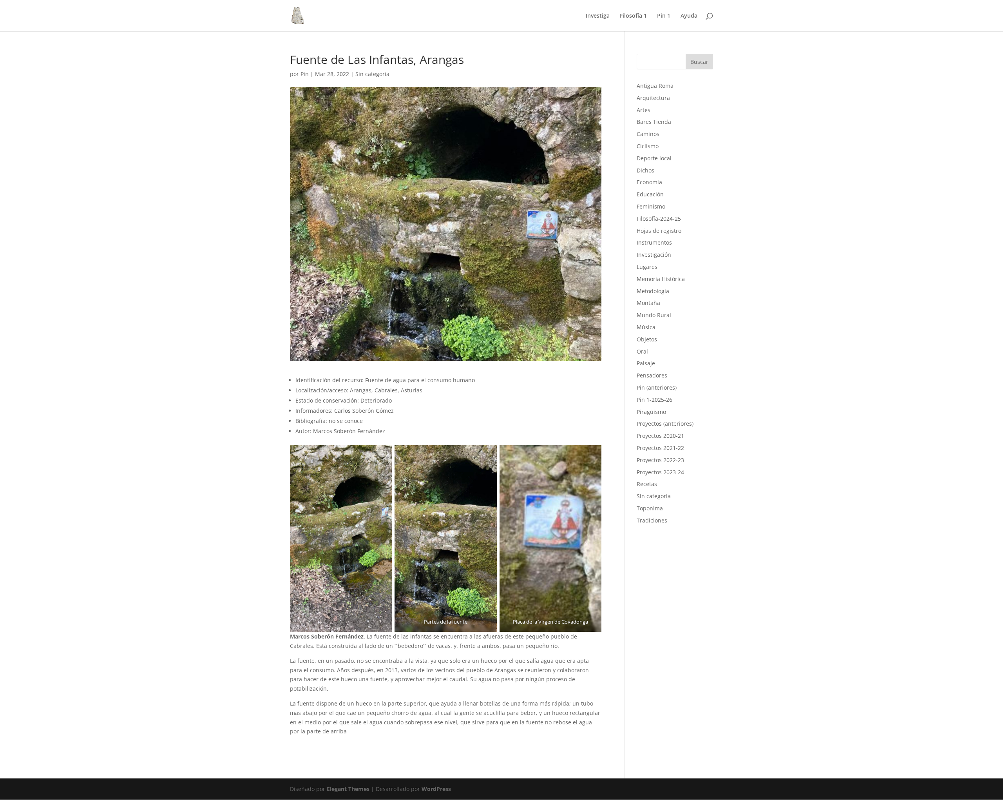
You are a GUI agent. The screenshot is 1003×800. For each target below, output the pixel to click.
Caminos (648, 134)
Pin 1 (663, 16)
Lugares (647, 266)
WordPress (436, 789)
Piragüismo (651, 411)
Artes (643, 110)
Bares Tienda (654, 121)
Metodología (653, 291)
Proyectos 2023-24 (660, 472)
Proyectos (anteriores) (665, 423)
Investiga (598, 16)
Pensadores (652, 375)
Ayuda (689, 16)
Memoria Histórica (661, 279)
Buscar (699, 61)
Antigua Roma (655, 85)
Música (646, 327)
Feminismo (651, 206)
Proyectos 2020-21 (660, 435)
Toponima (650, 508)
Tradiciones (652, 520)
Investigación (654, 254)
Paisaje (646, 363)
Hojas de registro (659, 230)
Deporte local (654, 158)
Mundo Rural (654, 315)
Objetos (647, 339)
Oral (642, 351)
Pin (305, 74)
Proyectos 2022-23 (660, 460)
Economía (649, 182)
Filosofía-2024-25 (659, 218)
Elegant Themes (348, 789)
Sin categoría (372, 74)
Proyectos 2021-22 (660, 448)
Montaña (648, 303)
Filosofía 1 (633, 16)
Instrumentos (654, 242)
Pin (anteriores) (657, 387)
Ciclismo (648, 146)
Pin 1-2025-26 (654, 399)
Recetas (647, 484)
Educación (650, 194)
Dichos (645, 170)
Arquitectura (653, 98)
